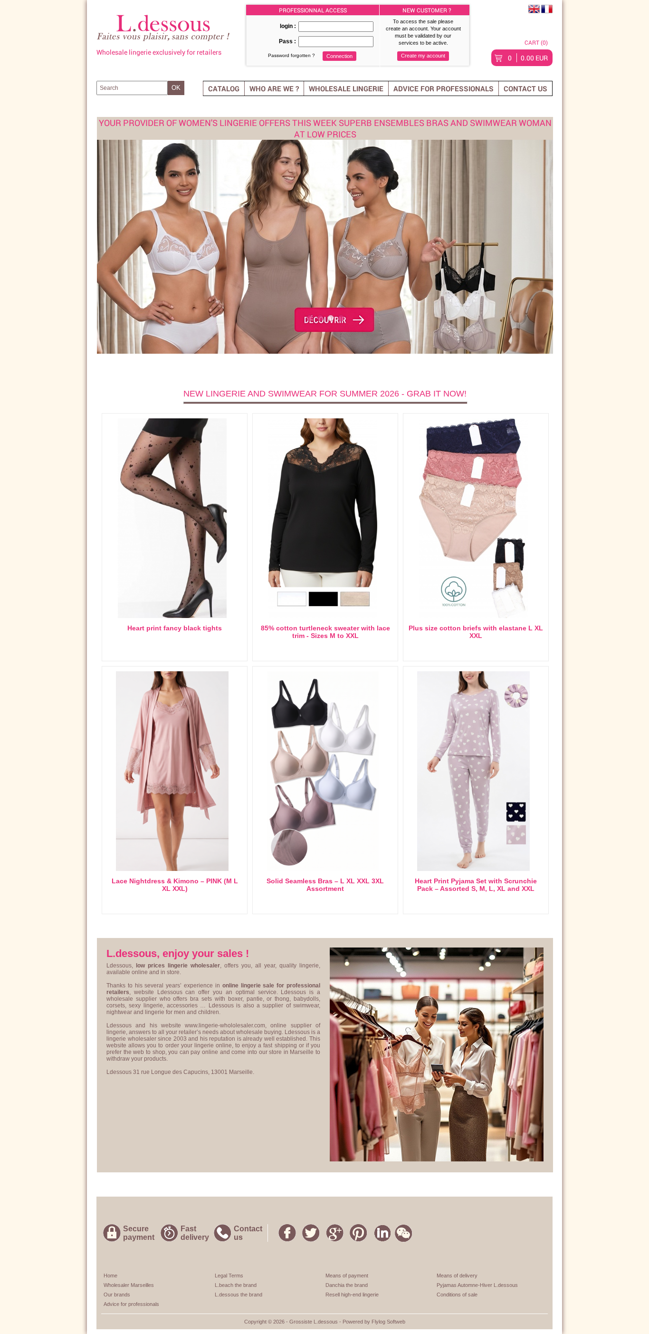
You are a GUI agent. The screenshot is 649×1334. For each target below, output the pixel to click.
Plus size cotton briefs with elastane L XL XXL (476, 631)
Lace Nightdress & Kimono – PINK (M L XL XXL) (175, 884)
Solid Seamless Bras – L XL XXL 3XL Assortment (325, 884)
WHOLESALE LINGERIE (346, 88)
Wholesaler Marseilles (129, 1285)
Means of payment (346, 1275)
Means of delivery (457, 1275)
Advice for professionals (443, 88)
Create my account (423, 55)
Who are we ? (274, 88)
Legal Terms (229, 1275)
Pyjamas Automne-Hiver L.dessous (477, 1285)
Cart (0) (536, 42)
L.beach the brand (236, 1285)
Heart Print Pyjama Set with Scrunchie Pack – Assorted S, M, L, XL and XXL (476, 884)
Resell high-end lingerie (352, 1294)
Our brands (117, 1294)
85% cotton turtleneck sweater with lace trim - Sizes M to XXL (325, 631)
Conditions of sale (457, 1294)
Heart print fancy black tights (174, 628)
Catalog (223, 88)
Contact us (525, 88)
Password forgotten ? (291, 55)
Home (110, 1275)
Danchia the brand (346, 1285)
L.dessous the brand (238, 1294)
